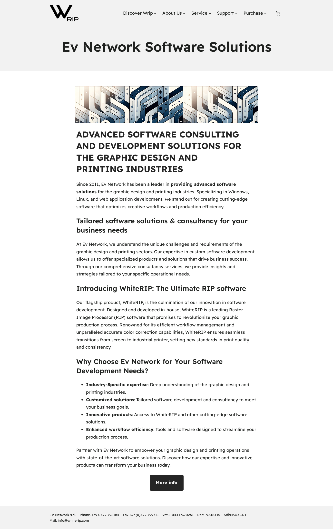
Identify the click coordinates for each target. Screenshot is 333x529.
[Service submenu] (210, 13)
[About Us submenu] (184, 13)
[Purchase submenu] (265, 13)
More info (166, 482)
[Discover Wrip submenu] (155, 13)
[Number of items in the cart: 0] (278, 13)
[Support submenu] (236, 13)
